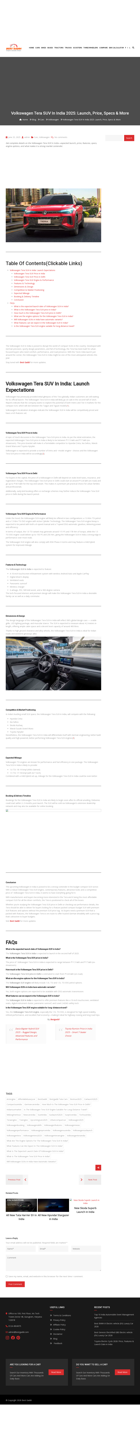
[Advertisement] (70, 19)
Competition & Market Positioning (29, 290)
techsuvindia (85, 1114)
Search (129, 138)
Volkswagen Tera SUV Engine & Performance (34, 280)
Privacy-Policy (59, 1320)
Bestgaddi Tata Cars (58, 1099)
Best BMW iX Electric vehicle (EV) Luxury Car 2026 (113, 1325)
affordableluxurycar (26, 1099)
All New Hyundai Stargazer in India (21, 1217)
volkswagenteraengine (54, 1135)
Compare (103, 48)
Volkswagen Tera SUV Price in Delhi (29, 276)
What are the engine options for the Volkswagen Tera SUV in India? (43, 316)
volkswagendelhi (34, 1125)
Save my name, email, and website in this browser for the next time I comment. (45, 1276)
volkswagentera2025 (32, 1135)
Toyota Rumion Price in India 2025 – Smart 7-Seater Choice (78, 1032)
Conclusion (19, 299)
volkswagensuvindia (61, 1130)
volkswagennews (72, 1125)
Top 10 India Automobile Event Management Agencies (114, 1316)
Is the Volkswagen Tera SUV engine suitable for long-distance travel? (44, 326)
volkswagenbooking (15, 1125)
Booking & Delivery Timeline (26, 296)
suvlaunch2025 (55, 1114)
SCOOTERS (77, 48)
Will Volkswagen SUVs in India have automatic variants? (38, 319)
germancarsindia (31, 1104)
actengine (11, 1099)
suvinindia (42, 1114)
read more (56, 1372)
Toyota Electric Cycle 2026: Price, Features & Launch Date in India (114, 1343)
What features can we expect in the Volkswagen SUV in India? (41, 322)
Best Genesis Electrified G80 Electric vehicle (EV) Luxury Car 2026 (113, 1334)
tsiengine (23, 1120)
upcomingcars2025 (38, 1120)
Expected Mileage (22, 293)
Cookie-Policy (59, 1329)
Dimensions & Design (23, 286)
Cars (37, 48)
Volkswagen (44, 137)
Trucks (68, 48)
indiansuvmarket (14, 1109)
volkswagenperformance (18, 1130)
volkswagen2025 (75, 1120)
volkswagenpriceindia (40, 1130)
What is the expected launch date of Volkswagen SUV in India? (41, 306)
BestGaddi (42, 1099)
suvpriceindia (71, 1114)
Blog (55, 1338)
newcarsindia (29, 1114)
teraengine (12, 1120)
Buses (50, 48)
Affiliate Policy (59, 1324)
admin (27, 137)
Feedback (57, 1343)
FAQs (12, 303)
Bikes (43, 48)
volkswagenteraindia (76, 1135)
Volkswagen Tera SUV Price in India (29, 273)
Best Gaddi (25, 362)
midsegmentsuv (14, 1114)
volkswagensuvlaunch (82, 1130)
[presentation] (11, 1214)
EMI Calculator (116, 48)
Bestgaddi (54, 1019)
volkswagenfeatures (53, 1125)
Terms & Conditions (62, 1315)
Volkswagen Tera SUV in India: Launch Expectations (32, 270)
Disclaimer (57, 1334)
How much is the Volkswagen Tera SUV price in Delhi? (37, 313)
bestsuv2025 (76, 1099)
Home (31, 48)
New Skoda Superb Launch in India (53, 1209)
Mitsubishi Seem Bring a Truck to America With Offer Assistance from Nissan (85, 1220)
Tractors (58, 48)
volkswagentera (14, 1135)
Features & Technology (24, 283)
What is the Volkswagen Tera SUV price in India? (35, 309)
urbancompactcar (58, 1120)
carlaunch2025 (90, 1099)
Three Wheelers (90, 48)
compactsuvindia (14, 1104)
